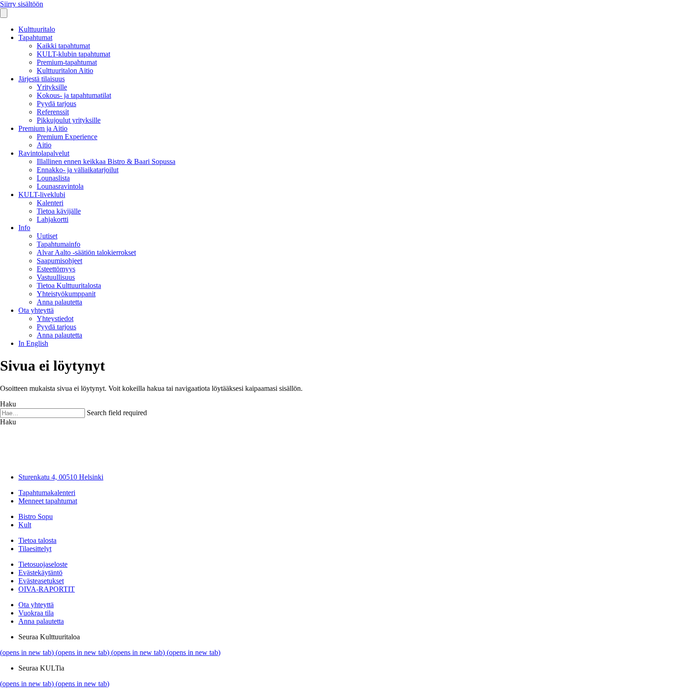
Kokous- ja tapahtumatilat (74, 95)
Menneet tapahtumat (47, 501)
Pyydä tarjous (56, 103)
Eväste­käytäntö (40, 572)
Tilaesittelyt (34, 549)
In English (33, 343)
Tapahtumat (35, 37)
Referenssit (53, 112)
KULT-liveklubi (41, 194)
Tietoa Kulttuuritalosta (69, 285)
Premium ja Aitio (43, 128)
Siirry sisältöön (21, 4)
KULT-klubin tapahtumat (73, 54)
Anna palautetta (59, 302)
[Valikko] (3, 13)
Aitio (44, 145)
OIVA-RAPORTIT (46, 589)
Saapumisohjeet (59, 261)
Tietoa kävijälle (59, 211)
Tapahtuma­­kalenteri (46, 492)
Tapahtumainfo (58, 244)
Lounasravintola (60, 186)
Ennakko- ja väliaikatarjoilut (77, 170)
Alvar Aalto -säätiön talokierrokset (86, 252)
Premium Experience (67, 137)
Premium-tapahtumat (67, 62)
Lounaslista (53, 178)
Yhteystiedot (55, 318)
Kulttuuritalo (36, 29)
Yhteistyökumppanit (66, 294)
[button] (8, 422)
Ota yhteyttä (36, 310)
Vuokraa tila (36, 613)
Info (24, 227)
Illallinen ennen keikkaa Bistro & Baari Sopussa (106, 161)
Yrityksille (52, 87)
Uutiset (47, 236)
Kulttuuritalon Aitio (65, 70)
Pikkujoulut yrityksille (69, 120)
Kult (24, 525)
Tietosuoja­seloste (43, 564)
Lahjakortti (52, 219)
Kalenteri (50, 203)
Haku (8, 404)
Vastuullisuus (56, 277)
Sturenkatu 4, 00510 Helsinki (60, 477)
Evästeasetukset (41, 581)
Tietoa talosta (37, 540)
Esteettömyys (56, 269)
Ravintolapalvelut (43, 153)
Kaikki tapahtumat (63, 46)
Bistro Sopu (35, 516)
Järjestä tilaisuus (41, 79)
